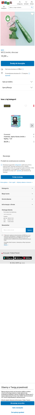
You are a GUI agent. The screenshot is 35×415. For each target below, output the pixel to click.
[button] (17, 412)
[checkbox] (2, 235)
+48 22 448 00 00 (7, 214)
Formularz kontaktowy (10, 212)
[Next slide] (32, 125)
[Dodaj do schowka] (32, 13)
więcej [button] (5, 245)
